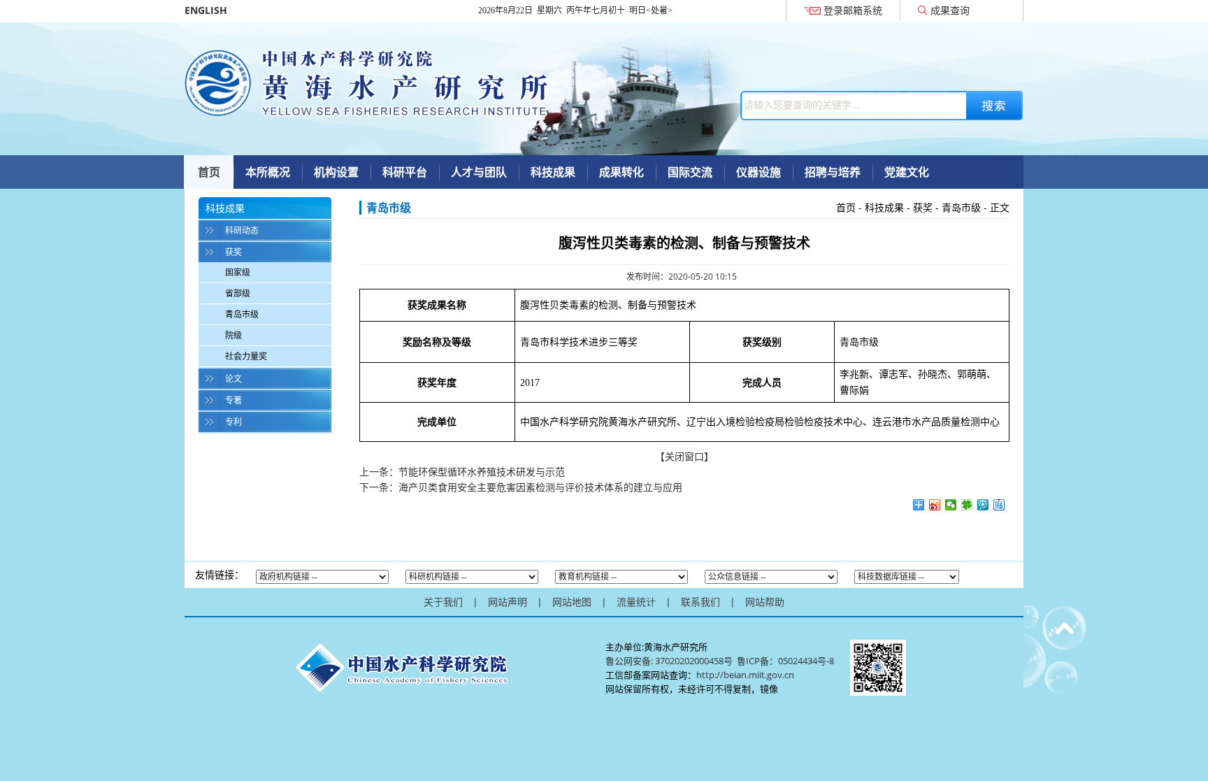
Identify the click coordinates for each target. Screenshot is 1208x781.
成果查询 (950, 10)
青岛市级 (242, 314)
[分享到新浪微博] (935, 504)
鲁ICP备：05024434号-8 (786, 660)
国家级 (237, 272)
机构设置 (336, 172)
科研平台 (404, 172)
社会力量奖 (246, 356)
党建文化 (906, 172)
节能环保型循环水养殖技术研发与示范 (481, 471)
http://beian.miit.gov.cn (745, 674)
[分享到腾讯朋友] (967, 504)
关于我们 (443, 601)
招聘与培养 (833, 172)
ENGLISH (206, 10)
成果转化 (621, 172)
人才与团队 (479, 172)
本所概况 (267, 172)
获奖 (233, 252)
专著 (233, 400)
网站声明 (507, 601)
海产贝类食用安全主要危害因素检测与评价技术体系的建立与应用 (540, 487)
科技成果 (553, 172)
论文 (233, 379)
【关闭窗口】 (684, 456)
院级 (233, 335)
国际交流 (690, 172)
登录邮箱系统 (853, 10)
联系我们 (700, 601)
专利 (233, 422)
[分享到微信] (951, 504)
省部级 (237, 293)
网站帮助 (764, 601)
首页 (209, 172)
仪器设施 (758, 172)
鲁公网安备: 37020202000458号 (669, 660)
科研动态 (242, 230)
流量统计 (636, 601)
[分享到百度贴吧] (999, 504)
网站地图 (571, 601)
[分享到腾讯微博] (983, 504)
